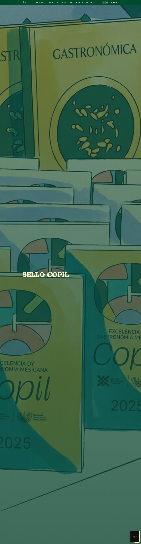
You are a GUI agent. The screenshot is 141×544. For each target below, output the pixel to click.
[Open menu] (134, 536)
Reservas (64, 2)
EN (107, 2)
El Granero (80, 2)
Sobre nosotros (41, 2)
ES (104, 2)
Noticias (89, 2)
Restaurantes (54, 2)
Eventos (71, 2)
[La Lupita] (24, 2)
